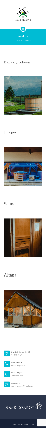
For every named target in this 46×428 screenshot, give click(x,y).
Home (17, 41)
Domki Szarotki (29, 424)
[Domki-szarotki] (23, 14)
